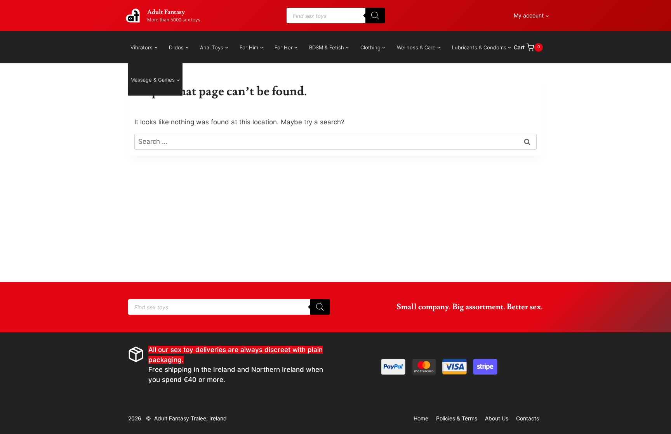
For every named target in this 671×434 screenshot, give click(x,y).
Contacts (527, 418)
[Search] (375, 15)
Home (421, 418)
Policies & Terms (456, 418)
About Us (496, 418)
